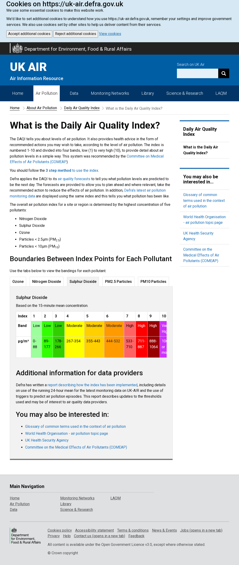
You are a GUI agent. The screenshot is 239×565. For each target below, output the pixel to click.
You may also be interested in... (200, 179)
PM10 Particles (153, 281)
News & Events (164, 530)
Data (74, 93)
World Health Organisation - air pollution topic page (66, 433)
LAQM (221, 93)
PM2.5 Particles (118, 281)
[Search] (223, 73)
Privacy (54, 536)
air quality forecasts (74, 179)
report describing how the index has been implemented (92, 385)
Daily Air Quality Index (82, 108)
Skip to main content (3, 45)
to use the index (72, 170)
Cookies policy (60, 530)
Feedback (136, 536)
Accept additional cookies (29, 34)
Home (17, 93)
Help (67, 536)
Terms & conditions (133, 530)
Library (147, 93)
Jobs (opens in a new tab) (201, 530)
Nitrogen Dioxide (46, 281)
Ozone (18, 281)
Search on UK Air (190, 64)
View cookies (110, 34)
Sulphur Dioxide (83, 281)
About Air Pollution (42, 108)
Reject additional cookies (75, 34)
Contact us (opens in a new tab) (99, 536)
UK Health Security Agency (47, 440)
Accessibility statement (94, 530)
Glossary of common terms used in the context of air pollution (75, 426)
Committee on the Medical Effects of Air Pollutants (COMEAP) (76, 447)
